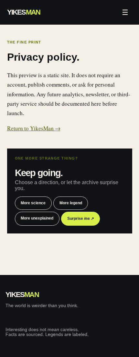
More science (33, 203)
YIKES (23, 12)
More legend (70, 203)
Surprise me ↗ (80, 218)
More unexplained (37, 218)
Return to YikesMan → (33, 128)
